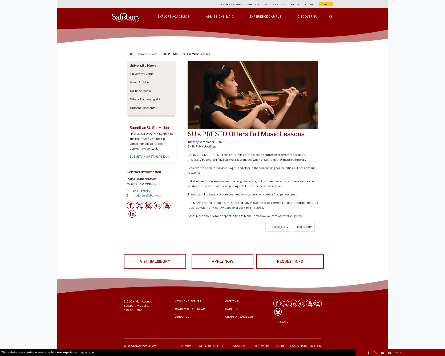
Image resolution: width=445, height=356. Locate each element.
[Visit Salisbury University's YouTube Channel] (310, 303)
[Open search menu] (329, 14)
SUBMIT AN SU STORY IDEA (148, 156)
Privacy (186, 346)
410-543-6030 (140, 190)
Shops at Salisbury (240, 316)
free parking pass (285, 194)
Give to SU (232, 301)
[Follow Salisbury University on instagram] (318, 303)
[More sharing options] (397, 353)
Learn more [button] (87, 352)
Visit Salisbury (155, 261)
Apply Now (222, 261)
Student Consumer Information (298, 346)
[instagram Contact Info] (148, 205)
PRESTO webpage (223, 207)
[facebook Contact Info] (130, 205)
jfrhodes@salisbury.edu (146, 195)
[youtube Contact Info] (167, 205)
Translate (280, 321)
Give (326, 4)
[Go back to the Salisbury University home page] (130, 54)
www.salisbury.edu (290, 216)
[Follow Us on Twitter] (285, 303)
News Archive (139, 82)
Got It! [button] (400, 352)
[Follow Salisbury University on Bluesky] (278, 312)
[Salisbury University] (126, 16)
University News (147, 53)
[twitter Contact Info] (139, 205)
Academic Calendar (190, 309)
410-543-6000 (133, 310)
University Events (141, 74)
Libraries (182, 316)
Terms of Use (239, 346)
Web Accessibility (211, 346)
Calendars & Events (229, 4)
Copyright (262, 346)
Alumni (309, 4)
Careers (231, 309)
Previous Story (278, 226)
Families (294, 4)
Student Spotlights (142, 108)
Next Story (304, 226)
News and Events (188, 301)
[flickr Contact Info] (157, 205)
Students (253, 4)
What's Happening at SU (146, 99)
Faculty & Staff (274, 4)
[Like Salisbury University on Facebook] (277, 303)
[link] (369, 353)
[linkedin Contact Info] (132, 214)
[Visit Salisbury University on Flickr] (301, 303)
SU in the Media (140, 91)
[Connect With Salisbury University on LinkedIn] (293, 303)
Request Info (290, 261)
